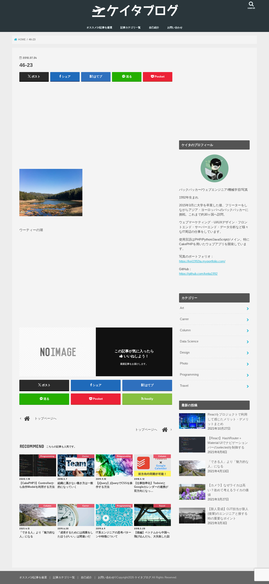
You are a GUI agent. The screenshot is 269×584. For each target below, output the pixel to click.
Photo (184, 363)
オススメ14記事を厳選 (99, 27)
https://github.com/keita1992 (198, 273)
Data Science (189, 341)
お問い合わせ (174, 27)
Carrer (184, 319)
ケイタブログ (143, 577)
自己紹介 (154, 27)
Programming (189, 374)
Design (185, 352)
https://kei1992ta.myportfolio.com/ (202, 261)
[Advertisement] (95, 127)
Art (182, 308)
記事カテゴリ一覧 (130, 27)
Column (185, 330)
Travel (184, 385)
